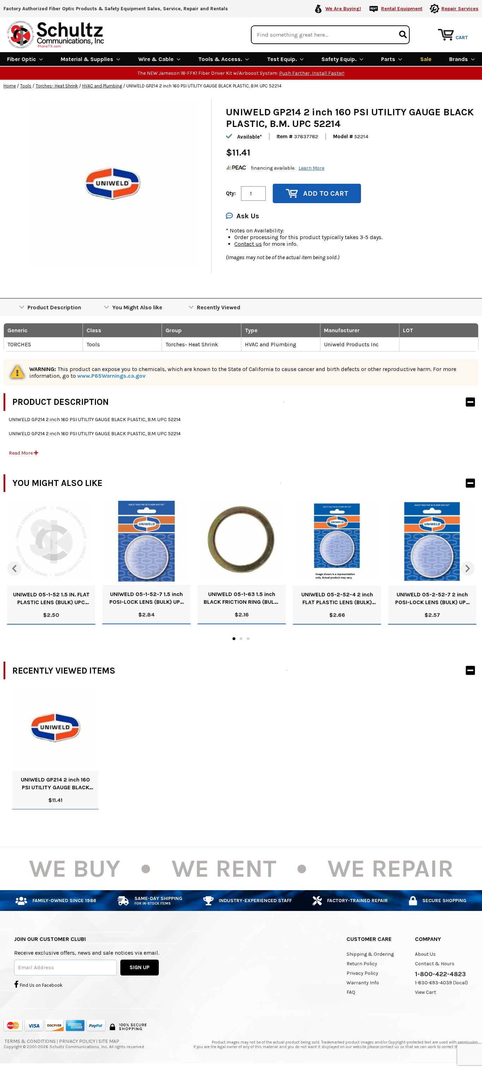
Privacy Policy (362, 973)
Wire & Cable (156, 59)
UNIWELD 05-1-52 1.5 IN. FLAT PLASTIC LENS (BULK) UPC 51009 (51, 598)
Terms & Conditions (30, 1041)
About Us (425, 954)
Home (10, 86)
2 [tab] (241, 638)
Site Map (108, 1041)
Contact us (248, 244)
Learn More (311, 168)
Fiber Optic (21, 59)
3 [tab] (248, 638)
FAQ (351, 992)
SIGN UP (139, 967)
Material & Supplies (87, 59)
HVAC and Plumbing (102, 86)
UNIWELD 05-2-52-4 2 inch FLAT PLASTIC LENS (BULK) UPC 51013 (337, 598)
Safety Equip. (338, 59)
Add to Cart (325, 193)
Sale (426, 59)
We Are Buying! (343, 9)
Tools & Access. (220, 59)
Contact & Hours (434, 964)
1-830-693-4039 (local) (441, 983)
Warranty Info (363, 983)
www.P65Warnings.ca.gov (111, 375)
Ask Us (247, 216)
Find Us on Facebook (40, 985)
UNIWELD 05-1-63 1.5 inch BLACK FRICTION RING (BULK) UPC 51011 (242, 598)
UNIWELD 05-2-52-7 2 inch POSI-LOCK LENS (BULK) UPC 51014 (432, 598)
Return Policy (362, 964)
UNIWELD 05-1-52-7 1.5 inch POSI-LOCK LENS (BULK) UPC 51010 (146, 598)
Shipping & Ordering (370, 954)
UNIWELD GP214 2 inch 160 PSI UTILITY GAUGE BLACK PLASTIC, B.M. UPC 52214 (55, 783)
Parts (388, 59)
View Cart (425, 992)
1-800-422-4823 (440, 974)
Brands (458, 59)
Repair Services (459, 9)
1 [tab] (234, 638)
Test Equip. (282, 59)
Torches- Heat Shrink (57, 86)
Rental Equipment (401, 9)
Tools (25, 86)
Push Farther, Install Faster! (311, 73)
